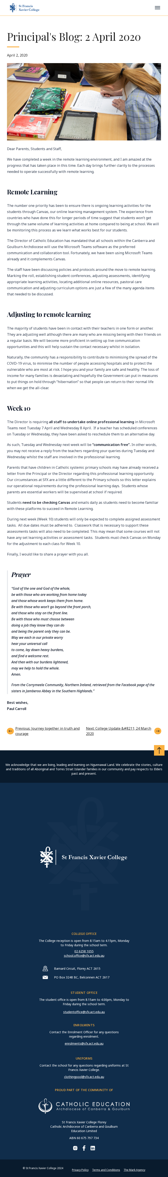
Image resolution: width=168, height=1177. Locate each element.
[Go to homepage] (24, 8)
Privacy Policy (80, 1170)
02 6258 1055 (84, 951)
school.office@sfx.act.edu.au (84, 955)
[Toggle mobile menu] (157, 7)
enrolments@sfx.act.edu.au (84, 1043)
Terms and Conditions (106, 1170)
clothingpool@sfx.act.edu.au (84, 1077)
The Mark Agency (134, 1170)
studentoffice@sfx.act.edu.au (84, 1012)
